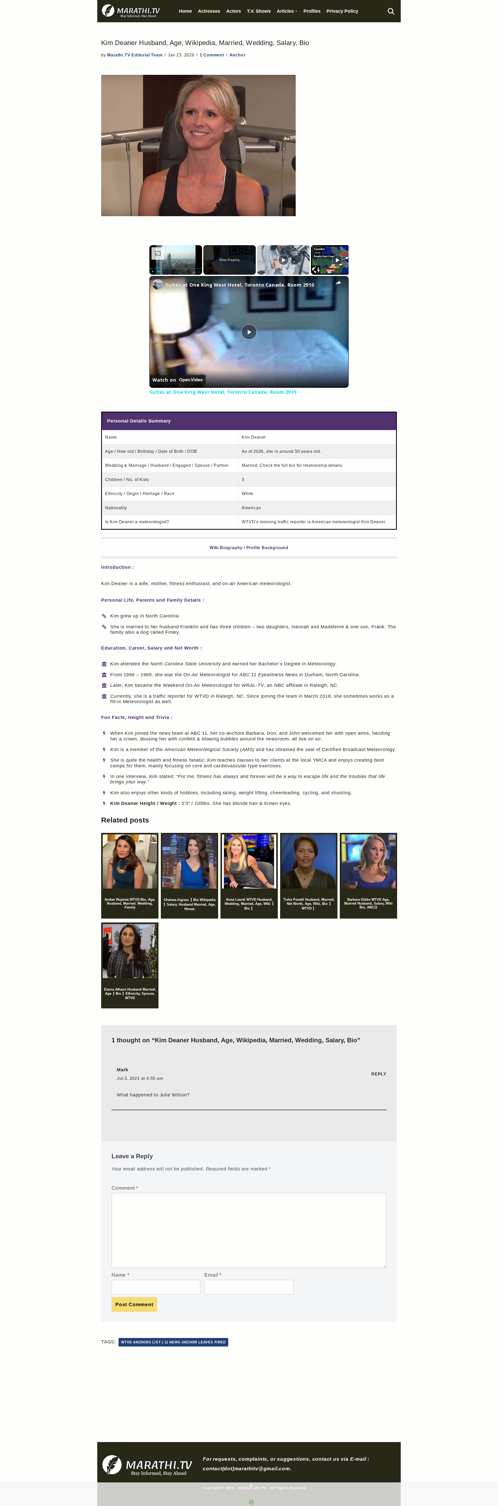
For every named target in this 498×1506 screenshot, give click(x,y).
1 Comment (212, 55)
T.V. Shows (259, 11)
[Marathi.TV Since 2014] (131, 11)
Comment (125, 1188)
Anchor (238, 55)
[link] (158, 284)
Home (185, 11)
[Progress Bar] (175, 268)
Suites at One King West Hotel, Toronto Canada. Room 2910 (239, 285)
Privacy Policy (342, 11)
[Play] (152, 271)
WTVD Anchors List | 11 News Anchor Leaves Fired (173, 1342)
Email (213, 1275)
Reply (378, 1074)
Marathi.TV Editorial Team (134, 55)
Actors (233, 11)
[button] (296, 11)
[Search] (391, 11)
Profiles (312, 11)
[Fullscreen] (199, 271)
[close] (251, 1485)
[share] (338, 282)
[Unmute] (159, 271)
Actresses (209, 11)
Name (120, 1275)
